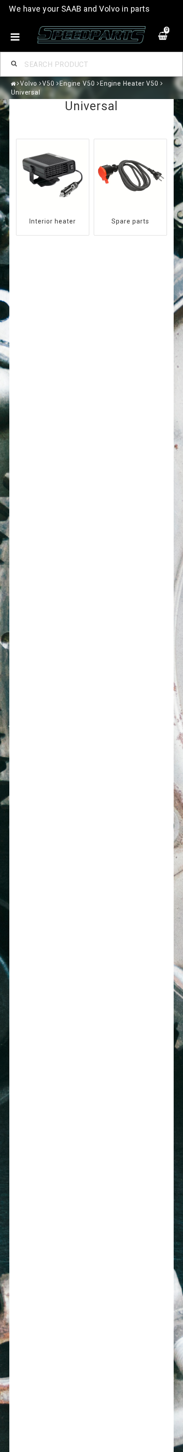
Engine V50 (77, 83)
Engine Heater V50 (129, 83)
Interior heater (52, 221)
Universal (25, 92)
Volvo (29, 83)
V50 (48, 83)
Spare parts (130, 221)
